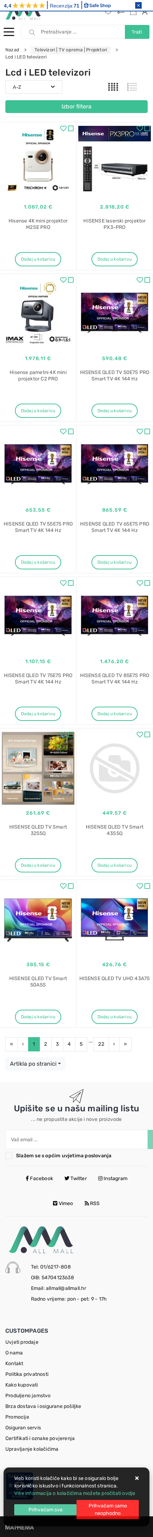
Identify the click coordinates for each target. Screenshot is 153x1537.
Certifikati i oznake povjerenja (40, 1438)
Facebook (41, 1178)
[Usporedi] (71, 129)
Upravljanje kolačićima (31, 1449)
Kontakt (14, 1364)
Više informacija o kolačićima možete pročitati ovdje (74, 1493)
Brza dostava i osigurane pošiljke (43, 1406)
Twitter (78, 1178)
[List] (132, 87)
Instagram (114, 1178)
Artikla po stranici (33, 1063)
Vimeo (65, 1203)
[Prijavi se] (146, 12)
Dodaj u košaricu (38, 259)
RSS (94, 1203)
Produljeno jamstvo (28, 1396)
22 (101, 1044)
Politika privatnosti (26, 1374)
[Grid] (113, 87)
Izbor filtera (76, 106)
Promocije (17, 1417)
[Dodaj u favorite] (63, 129)
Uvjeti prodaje (21, 1342)
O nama (14, 1353)
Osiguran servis (23, 1428)
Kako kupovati (21, 1385)
